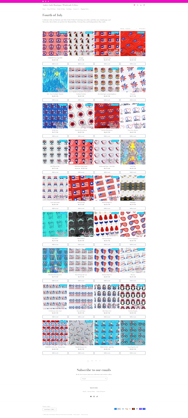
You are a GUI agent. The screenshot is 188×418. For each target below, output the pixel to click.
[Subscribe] (105, 378)
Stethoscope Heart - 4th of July (107, 166)
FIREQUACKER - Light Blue (107, 347)
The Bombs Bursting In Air (55, 274)
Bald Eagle (133, 202)
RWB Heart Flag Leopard (81, 166)
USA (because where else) (55, 311)
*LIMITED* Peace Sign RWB (55, 58)
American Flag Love (107, 202)
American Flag (107, 58)
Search (84, 391)
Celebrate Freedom (81, 94)
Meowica (133, 274)
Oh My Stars (55, 130)
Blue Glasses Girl (107, 311)
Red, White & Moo (55, 166)
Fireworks (132, 94)
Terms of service (84, 414)
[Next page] (100, 360)
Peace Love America (133, 130)
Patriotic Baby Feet (107, 274)
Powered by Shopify (68, 414)
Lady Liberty (55, 238)
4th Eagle (81, 58)
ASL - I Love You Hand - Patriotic (55, 94)
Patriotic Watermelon (107, 130)
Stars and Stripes (81, 311)
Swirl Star (132, 166)
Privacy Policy (91, 391)
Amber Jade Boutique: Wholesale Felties (55, 414)
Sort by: (122, 29)
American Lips (132, 58)
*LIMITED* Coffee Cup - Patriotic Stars (55, 347)
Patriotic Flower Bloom (81, 130)
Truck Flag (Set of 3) (133, 347)
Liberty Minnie (81, 238)
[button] (137, 5)
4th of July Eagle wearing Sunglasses (107, 94)
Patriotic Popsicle (106, 238)
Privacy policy (77, 414)
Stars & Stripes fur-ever (81, 274)
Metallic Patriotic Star (81, 347)
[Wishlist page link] (134, 5)
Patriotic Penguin (132, 311)
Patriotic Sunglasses (133, 238)
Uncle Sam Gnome (55, 202)
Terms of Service (101, 391)
